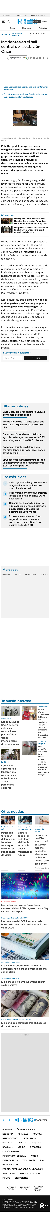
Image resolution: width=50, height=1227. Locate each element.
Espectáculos (10, 1160)
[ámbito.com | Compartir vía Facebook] (34, 57)
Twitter (3, 1120)
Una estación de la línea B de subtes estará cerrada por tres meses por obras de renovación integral (43, 760)
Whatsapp (35, 1120)
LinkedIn (22, 1120)
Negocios (7, 1142)
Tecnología (28, 1160)
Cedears (44, 574)
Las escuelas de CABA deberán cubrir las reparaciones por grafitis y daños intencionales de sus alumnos (10, 733)
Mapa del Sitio (10, 1164)
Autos (34, 1156)
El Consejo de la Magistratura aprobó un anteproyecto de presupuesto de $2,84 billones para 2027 (24, 462)
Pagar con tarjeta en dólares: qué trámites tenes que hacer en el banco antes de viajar (24, 449)
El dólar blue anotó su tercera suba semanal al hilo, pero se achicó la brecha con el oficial (24, 968)
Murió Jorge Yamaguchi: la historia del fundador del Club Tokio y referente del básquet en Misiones (43, 723)
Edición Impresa (11, 1151)
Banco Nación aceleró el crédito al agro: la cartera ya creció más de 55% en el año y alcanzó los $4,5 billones (24, 437)
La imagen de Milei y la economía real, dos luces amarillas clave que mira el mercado (28, 485)
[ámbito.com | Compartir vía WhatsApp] (31, 57)
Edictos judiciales (30, 1173)
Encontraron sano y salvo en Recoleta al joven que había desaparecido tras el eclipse (25, 95)
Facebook (9, 1120)
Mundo (21, 1147)
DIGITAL (11, 1188)
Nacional (7, 1147)
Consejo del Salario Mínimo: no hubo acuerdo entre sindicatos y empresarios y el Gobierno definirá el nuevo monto (27, 507)
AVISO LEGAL (8, 1173)
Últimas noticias (26, 1129)
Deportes (35, 1147)
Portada (7, 1129)
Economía (26, 28)
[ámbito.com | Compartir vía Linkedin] (40, 57)
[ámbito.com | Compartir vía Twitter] (37, 57)
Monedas (6, 574)
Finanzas (43, 28)
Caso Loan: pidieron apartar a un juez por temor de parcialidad (24, 413)
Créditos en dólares (38, 15)
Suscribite (35, 358)
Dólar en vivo (21, 15)
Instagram (16, 1120)
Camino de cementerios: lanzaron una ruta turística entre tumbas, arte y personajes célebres (9, 776)
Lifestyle (36, 1142)
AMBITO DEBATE (38, 1188)
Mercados (30, 1138)
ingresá (44, 21)
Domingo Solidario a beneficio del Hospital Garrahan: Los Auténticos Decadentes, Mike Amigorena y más (30, 221)
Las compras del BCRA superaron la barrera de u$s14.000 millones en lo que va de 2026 (24, 924)
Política (37, 1134)
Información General (17, 35)
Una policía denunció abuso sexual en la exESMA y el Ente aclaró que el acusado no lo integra (31, 229)
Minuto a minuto (10, 902)
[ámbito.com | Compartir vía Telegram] (43, 57)
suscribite (36, 21)
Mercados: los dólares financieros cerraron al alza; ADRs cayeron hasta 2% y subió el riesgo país (25, 908)
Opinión (22, 1142)
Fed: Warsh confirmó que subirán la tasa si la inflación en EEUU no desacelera (28, 495)
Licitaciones (21, 1178)
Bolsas (18, 574)
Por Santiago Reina (42, 868)
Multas (6, 1178)
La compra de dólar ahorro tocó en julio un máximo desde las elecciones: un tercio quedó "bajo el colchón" (42, 849)
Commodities (30, 574)
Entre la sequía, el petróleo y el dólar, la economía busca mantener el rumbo (25, 844)
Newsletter (41, 1120)
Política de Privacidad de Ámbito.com (22, 1169)
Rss (42, 1160)
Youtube (28, 1120)
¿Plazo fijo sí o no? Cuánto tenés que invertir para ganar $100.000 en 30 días (23, 424)
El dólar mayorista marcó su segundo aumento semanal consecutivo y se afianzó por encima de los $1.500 (25, 521)
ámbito (4, 35)
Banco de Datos (10, 1138)
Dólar (12, 28)
